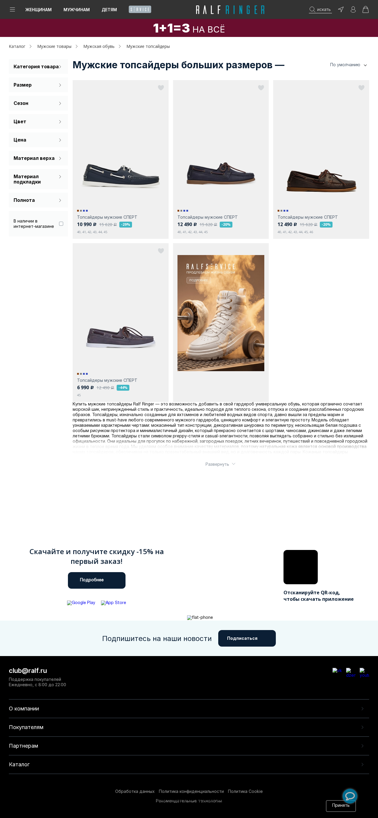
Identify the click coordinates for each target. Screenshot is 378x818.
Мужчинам (76, 9)
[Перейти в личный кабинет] (353, 11)
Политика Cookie (245, 791)
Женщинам (38, 9)
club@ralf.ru (28, 670)
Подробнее (92, 580)
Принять (341, 806)
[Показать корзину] (365, 11)
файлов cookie (136, 806)
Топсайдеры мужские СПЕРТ (107, 217)
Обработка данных (135, 791)
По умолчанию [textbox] (345, 64)
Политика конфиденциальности (191, 791)
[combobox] (339, 64)
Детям (109, 9)
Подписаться (242, 638)
